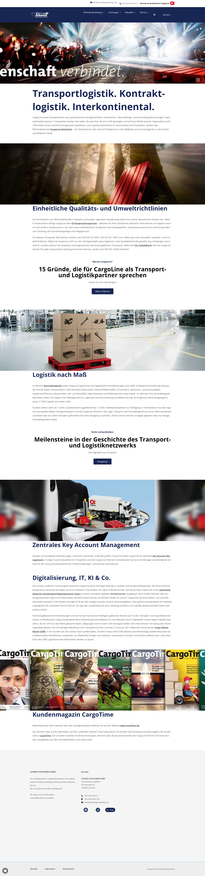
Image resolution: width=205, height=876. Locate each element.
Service (143, 12)
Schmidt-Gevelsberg (92, 12)
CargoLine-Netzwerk (61, 129)
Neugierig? (102, 461)
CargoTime (45, 735)
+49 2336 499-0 (90, 796)
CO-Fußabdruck (143, 245)
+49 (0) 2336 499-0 (130, 3)
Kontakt (33, 869)
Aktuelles (129, 12)
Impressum (50, 869)
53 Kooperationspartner (84, 223)
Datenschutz (68, 869)
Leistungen (113, 12)
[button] (103, 12)
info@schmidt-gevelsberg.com (105, 2)
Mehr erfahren (102, 291)
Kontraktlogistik (52, 385)
